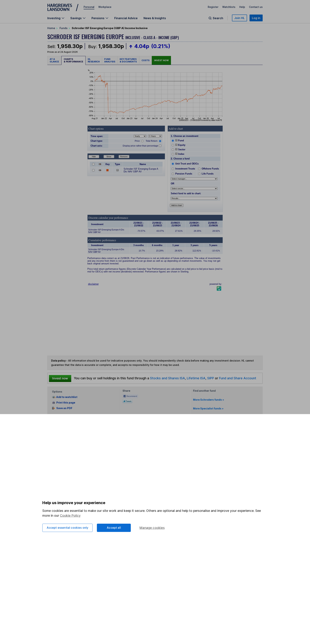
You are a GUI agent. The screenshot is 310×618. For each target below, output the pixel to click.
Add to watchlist (66, 397)
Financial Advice (126, 18)
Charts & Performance (73, 60)
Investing (53, 18)
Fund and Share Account (237, 378)
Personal (89, 6)
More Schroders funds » (208, 399)
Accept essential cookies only (67, 527)
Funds (63, 28)
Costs (145, 60)
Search (218, 18)
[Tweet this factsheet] (127, 400)
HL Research (94, 60)
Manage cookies (152, 528)
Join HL (239, 18)
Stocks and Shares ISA (167, 378)
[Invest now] (60, 378)
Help (242, 6)
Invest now (161, 60)
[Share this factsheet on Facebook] (130, 395)
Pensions (97, 18)
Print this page (65, 402)
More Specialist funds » (208, 408)
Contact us (256, 6)
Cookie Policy (70, 515)
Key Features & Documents (128, 60)
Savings (76, 18)
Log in (256, 18)
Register (213, 6)
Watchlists (228, 6)
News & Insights (155, 18)
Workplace (104, 6)
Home (51, 28)
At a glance (54, 60)
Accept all (114, 527)
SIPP (210, 378)
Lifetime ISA (195, 378)
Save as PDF (64, 408)
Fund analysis (109, 60)
